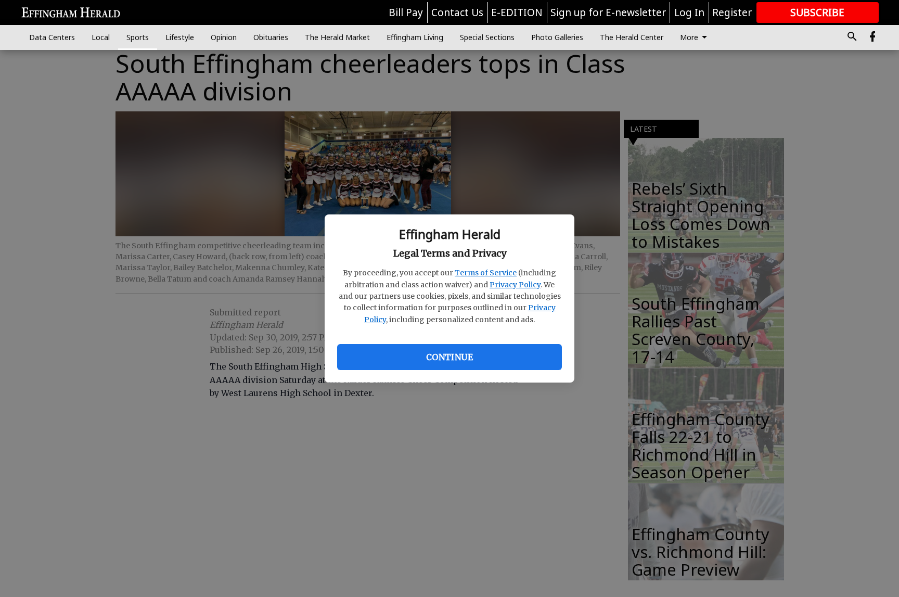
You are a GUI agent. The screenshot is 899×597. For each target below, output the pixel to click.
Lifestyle (179, 37)
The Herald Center (631, 37)
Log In (689, 12)
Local (101, 37)
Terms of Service (486, 272)
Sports (137, 37)
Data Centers (52, 37)
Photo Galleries (557, 37)
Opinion (224, 37)
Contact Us (457, 12)
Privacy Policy (515, 284)
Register (732, 12)
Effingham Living (415, 37)
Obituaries (270, 37)
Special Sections (487, 37)
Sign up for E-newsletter (608, 12)
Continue (449, 357)
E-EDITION (517, 12)
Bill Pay (406, 12)
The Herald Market (337, 37)
